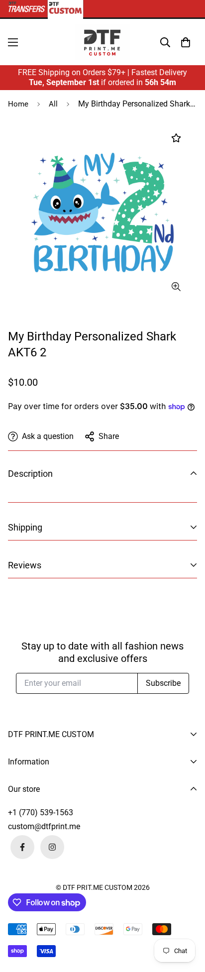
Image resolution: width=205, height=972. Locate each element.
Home (18, 104)
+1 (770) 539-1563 (40, 812)
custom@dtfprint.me (44, 826)
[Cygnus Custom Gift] (102, 42)
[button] (185, 42)
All (53, 104)
